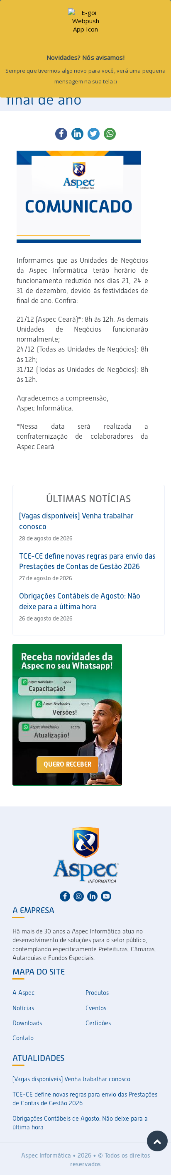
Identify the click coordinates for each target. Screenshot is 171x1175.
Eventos (96, 1008)
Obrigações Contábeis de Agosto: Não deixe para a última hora (80, 1123)
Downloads (27, 1023)
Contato (23, 1038)
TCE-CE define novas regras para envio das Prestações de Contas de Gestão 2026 (84, 1099)
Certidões (98, 1023)
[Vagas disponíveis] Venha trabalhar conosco (71, 1079)
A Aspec (23, 993)
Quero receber (67, 764)
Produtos (97, 993)
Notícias (23, 1008)
